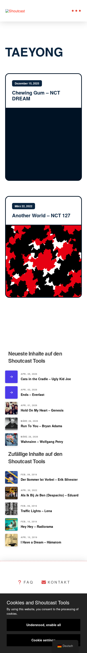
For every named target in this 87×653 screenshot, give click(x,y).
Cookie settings (43, 640)
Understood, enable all (43, 625)
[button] (76, 11)
